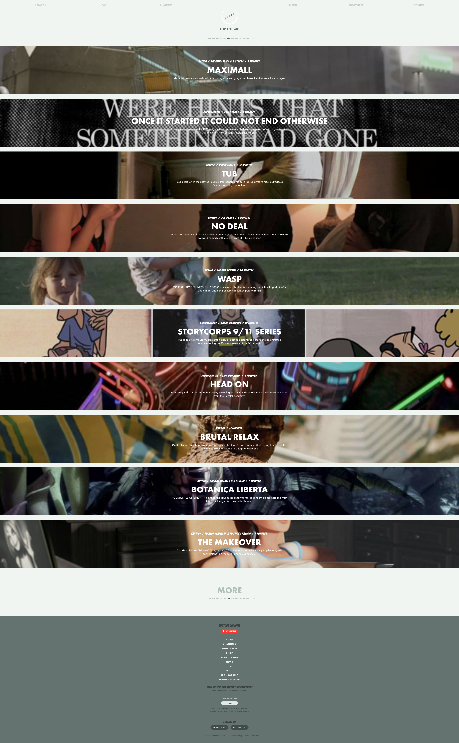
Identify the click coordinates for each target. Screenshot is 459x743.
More (229, 590)
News (229, 661)
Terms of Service (237, 711)
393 (217, 39)
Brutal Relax (229, 436)
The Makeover (229, 542)
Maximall (229, 70)
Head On (229, 384)
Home (229, 639)
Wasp (229, 278)
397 (232, 39)
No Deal (229, 226)
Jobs (229, 666)
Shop (229, 653)
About (229, 670)
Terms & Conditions (251, 736)
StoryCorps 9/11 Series (229, 331)
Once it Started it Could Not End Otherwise (229, 120)
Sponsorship (229, 675)
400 (243, 39)
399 (240, 39)
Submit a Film (229, 657)
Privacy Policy (222, 711)
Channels (229, 644)
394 (221, 39)
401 (247, 39)
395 (224, 39)
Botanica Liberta (229, 489)
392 (213, 39)
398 (236, 39)
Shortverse (229, 648)
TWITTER (241, 727)
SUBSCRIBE (231, 631)
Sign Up (235, 679)
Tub (229, 173)
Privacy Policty (237, 736)
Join (230, 703)
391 (209, 39)
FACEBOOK (221, 727)
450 (253, 39)
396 (228, 39)
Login (223, 679)
